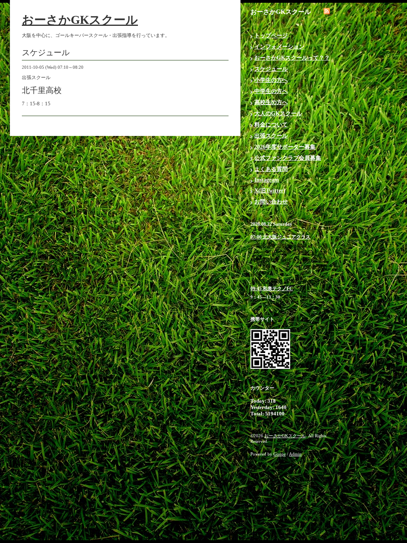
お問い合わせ (271, 202)
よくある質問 (271, 169)
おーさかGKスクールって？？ (292, 58)
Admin (295, 454)
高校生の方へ (271, 102)
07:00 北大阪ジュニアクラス (280, 237)
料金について (271, 125)
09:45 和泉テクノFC (271, 288)
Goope (279, 454)
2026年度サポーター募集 (285, 147)
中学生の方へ (271, 91)
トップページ (271, 36)
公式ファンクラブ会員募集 (287, 158)
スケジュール (271, 69)
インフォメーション (279, 47)
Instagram (266, 180)
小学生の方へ (271, 80)
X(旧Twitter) (269, 191)
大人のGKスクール (278, 113)
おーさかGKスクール (80, 19)
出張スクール (271, 136)
